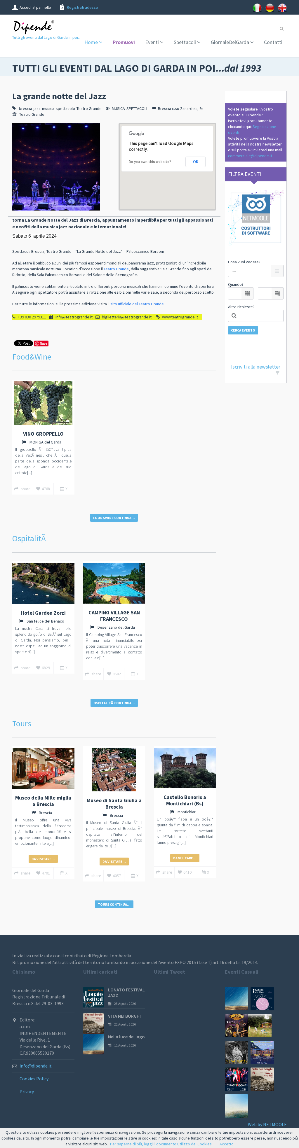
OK (196, 162)
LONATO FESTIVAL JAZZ (126, 992)
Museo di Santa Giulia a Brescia (114, 803)
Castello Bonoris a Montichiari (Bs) (185, 800)
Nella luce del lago (126, 1037)
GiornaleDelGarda (230, 42)
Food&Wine (31, 356)
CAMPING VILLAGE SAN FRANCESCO (114, 615)
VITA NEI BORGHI (124, 1016)
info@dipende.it (36, 1066)
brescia (25, 108)
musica (48, 108)
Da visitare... (43, 859)
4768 (46, 488)
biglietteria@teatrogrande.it (127, 317)
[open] (247, 293)
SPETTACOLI (136, 108)
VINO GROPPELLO (43, 433)
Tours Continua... (114, 904)
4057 (117, 875)
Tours (21, 723)
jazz (37, 108)
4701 (46, 873)
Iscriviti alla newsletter (255, 366)
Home (91, 42)
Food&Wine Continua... (114, 518)
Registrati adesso (82, 7)
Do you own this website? (150, 162)
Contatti (273, 42)
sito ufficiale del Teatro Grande (137, 303)
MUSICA (118, 108)
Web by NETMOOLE (267, 1124)
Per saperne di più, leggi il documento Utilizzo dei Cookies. (161, 1144)
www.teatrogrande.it (180, 317)
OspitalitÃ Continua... (114, 703)
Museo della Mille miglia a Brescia (43, 800)
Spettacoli (185, 42)
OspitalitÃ (30, 538)
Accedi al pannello (35, 7)
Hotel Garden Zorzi (43, 612)
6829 (46, 667)
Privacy (27, 1091)
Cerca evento (243, 330)
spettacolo (65, 108)
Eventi (152, 42)
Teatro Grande (89, 108)
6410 (187, 872)
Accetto (227, 1144)
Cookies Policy (34, 1079)
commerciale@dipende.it (250, 155)
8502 (117, 673)
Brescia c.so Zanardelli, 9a (181, 108)
